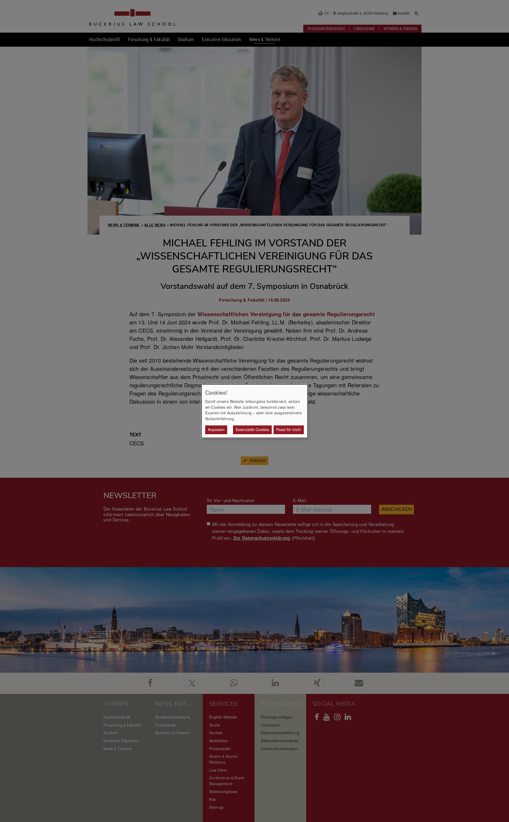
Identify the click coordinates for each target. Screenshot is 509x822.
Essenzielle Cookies (252, 429)
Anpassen (216, 429)
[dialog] (254, 411)
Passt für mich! (288, 429)
